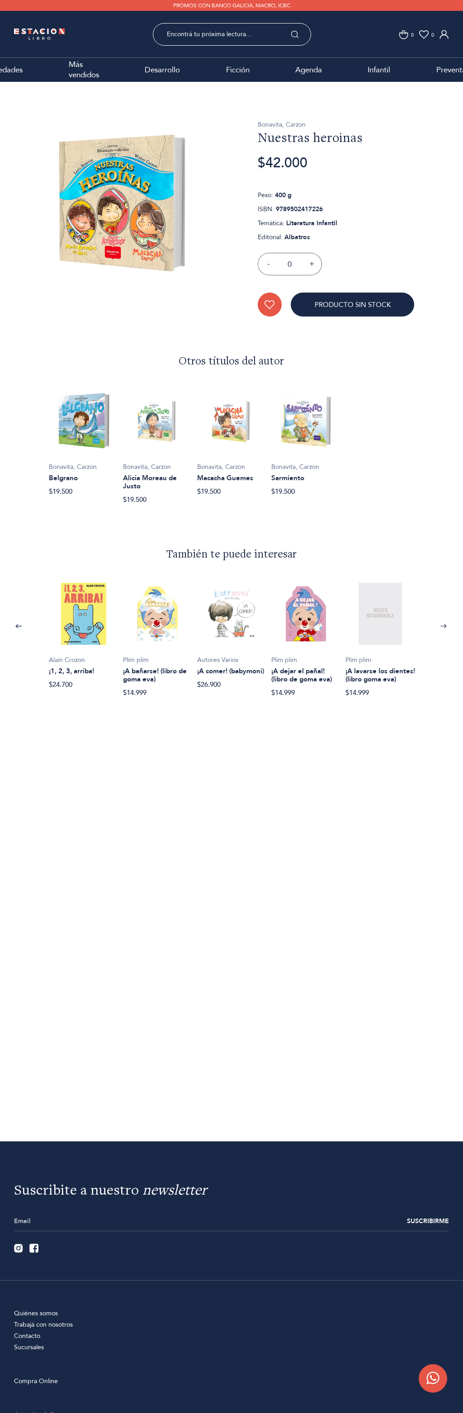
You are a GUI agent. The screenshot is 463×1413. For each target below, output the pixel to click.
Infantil (379, 70)
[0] (403, 34)
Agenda (308, 70)
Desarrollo (162, 70)
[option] (122, 217)
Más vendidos (84, 69)
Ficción (238, 70)
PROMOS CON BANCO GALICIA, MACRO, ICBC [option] (231, 5)
